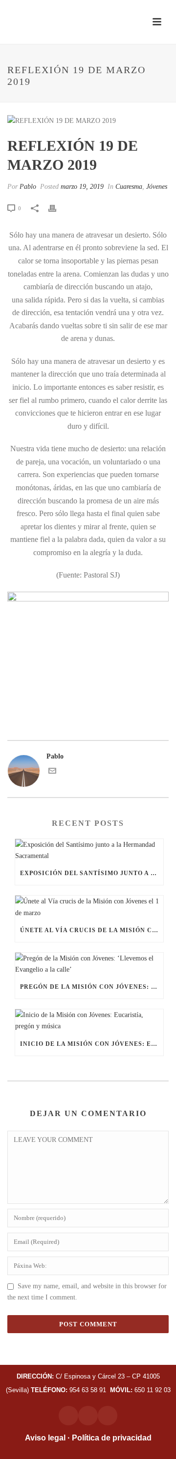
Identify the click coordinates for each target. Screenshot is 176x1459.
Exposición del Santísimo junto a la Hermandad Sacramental (91, 873)
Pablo (28, 186)
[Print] (57, 208)
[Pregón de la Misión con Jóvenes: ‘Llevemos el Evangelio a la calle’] (89, 964)
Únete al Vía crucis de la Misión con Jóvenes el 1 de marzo (91, 930)
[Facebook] (88, 1415)
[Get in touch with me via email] (52, 772)
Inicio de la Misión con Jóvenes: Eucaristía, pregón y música (91, 1043)
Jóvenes (156, 186)
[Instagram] (68, 1415)
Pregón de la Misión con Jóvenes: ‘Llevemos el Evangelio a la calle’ (91, 986)
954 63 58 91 (69, 1390)
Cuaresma (128, 186)
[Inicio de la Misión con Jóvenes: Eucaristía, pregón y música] (89, 1020)
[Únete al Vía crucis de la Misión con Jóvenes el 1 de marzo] (89, 907)
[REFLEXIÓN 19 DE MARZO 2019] (88, 120)
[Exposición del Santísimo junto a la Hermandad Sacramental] (89, 850)
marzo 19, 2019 (82, 186)
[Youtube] (107, 1415)
